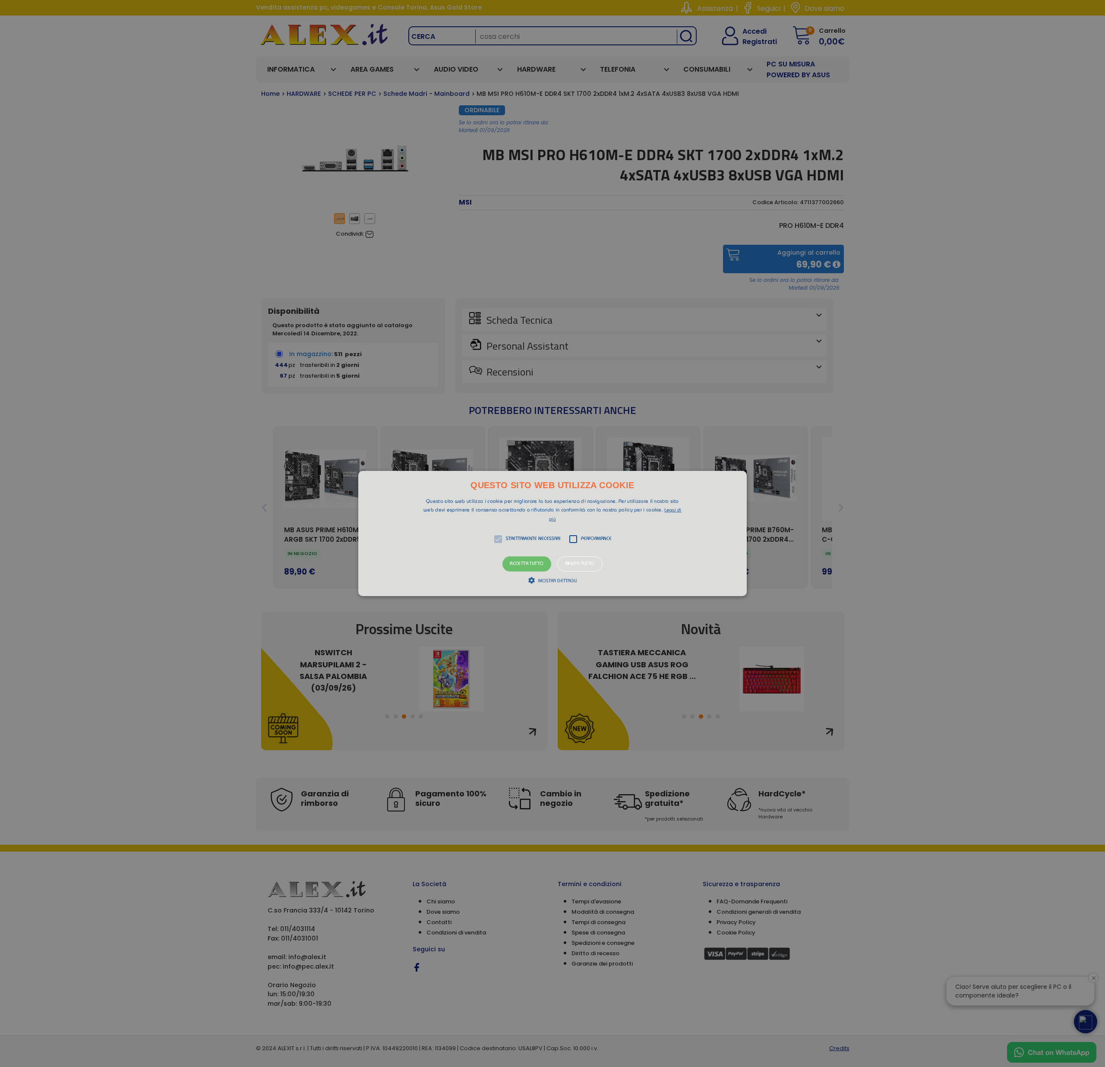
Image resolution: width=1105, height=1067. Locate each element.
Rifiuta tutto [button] (580, 564)
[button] (552, 533)
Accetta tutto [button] (526, 564)
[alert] (552, 533)
